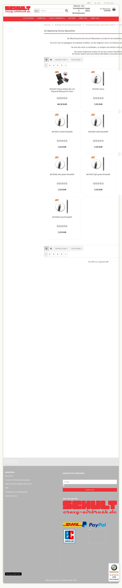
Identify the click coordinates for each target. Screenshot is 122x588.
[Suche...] (66, 11)
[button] (89, 3)
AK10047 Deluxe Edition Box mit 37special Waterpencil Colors (62, 90)
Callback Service (11, 496)
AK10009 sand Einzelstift (62, 217)
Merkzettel (109, 3)
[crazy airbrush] (17, 9)
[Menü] (118, 564)
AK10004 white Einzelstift (98, 132)
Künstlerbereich (57, 18)
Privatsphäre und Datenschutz (16, 492)
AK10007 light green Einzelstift (98, 174)
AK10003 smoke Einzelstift (62, 132)
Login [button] (98, 3)
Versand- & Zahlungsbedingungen (17, 480)
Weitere (71, 18)
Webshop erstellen (52, 580)
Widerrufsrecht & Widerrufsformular (18, 484)
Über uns (83, 18)
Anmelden (89, 490)
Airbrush (41, 18)
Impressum (9, 476)
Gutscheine (28, 18)
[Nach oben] (115, 584)
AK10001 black (98, 89)
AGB (6, 488)
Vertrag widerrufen (13, 574)
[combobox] (61, 59)
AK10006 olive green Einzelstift (62, 174)
